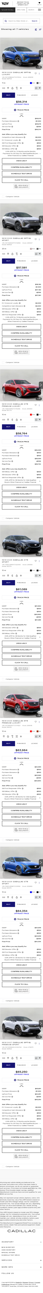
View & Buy (21, 161)
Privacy (31, 1282)
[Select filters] (36, 29)
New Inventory (8, 1247)
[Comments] (36, 88)
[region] (21, 137)
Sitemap (25, 1282)
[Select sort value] (39, 29)
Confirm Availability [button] (21, 167)
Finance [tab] (21, 95)
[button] (7, 9)
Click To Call (21, 180)
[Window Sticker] (39, 88)
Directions (21, 10)
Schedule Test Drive (21, 174)
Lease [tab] (34, 95)
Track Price (23, 110)
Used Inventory (9, 1250)
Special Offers (8, 1252)
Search (34, 21)
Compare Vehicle (12, 197)
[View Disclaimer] (21, 88)
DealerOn (19, 1282)
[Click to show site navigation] (39, 9)
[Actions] (39, 73)
